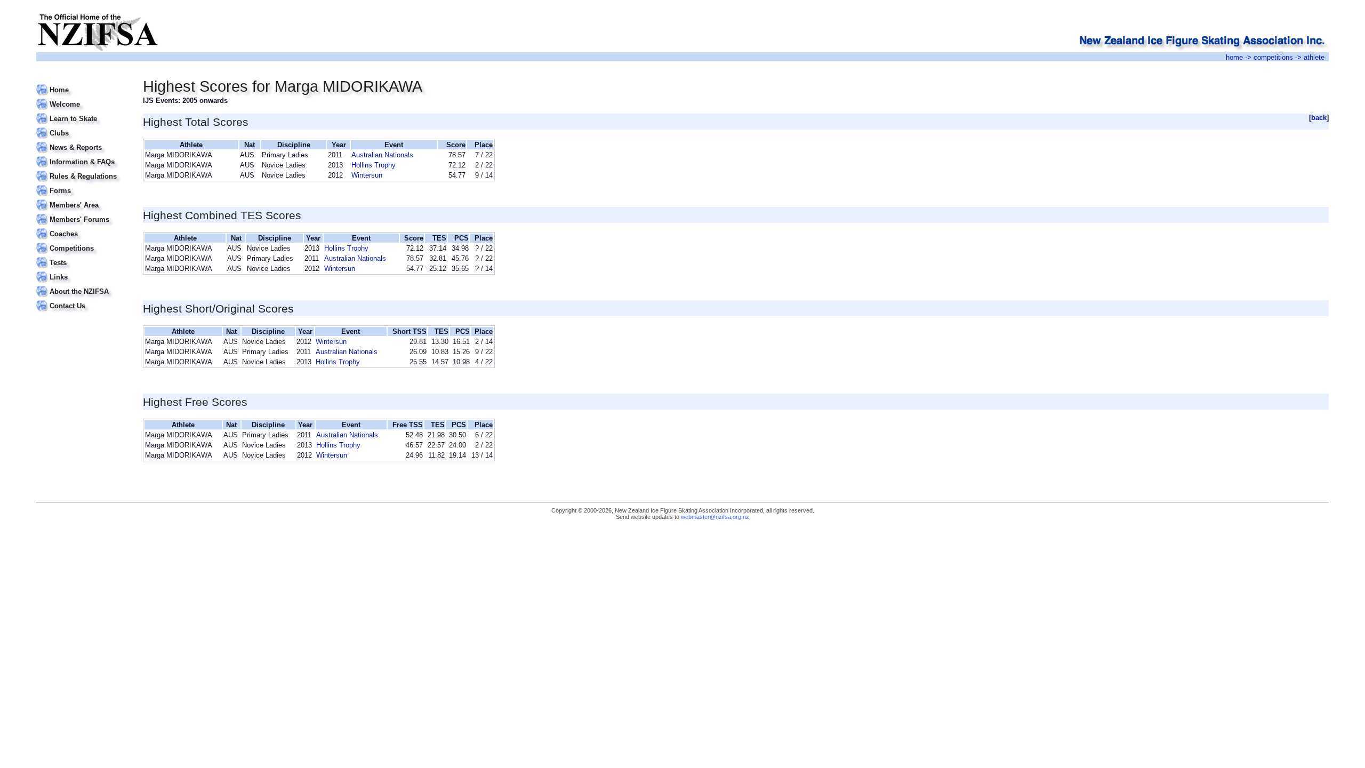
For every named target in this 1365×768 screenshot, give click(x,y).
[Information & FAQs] (83, 155)
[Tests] (83, 256)
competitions (1273, 57)
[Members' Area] (83, 198)
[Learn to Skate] (83, 112)
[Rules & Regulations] (83, 170)
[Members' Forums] (83, 213)
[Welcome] (83, 98)
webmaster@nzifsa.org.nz (715, 517)
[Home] (83, 83)
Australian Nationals (382, 155)
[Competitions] (83, 242)
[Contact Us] (83, 299)
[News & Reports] (83, 141)
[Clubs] (83, 126)
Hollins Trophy (373, 165)
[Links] (83, 270)
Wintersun (366, 175)
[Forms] (83, 184)
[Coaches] (83, 227)
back (1319, 118)
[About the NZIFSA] (83, 285)
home (1234, 57)
